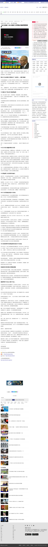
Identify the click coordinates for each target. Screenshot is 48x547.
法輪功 (5, 403)
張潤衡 (41, 67)
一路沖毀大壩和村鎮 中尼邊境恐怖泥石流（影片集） (40, 51)
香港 (8, 403)
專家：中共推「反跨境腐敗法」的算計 (39, 31)
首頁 (1, 12)
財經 (20, 12)
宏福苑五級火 (36, 137)
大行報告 (35, 132)
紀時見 (35, 123)
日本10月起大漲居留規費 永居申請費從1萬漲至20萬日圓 (40, 25)
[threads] (29, 525)
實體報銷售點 (6, 7)
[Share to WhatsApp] (19, 47)
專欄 (25, 12)
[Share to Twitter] (16, 47)
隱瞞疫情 (22, 403)
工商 (13, 539)
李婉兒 (38, 69)
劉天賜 (42, 61)
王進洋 (19, 402)
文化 (34, 12)
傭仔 (37, 67)
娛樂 (1, 13)
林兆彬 (34, 67)
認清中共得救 (11, 21)
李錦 (44, 67)
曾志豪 (34, 61)
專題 (21, 21)
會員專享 (5, 12)
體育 (43, 12)
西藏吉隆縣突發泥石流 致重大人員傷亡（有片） (39, 44)
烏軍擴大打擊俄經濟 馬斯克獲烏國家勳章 (40, 54)
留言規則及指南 (2, 397)
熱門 (10, 12)
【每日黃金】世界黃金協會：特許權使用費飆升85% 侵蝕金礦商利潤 (40, 42)
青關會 (15, 402)
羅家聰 (45, 63)
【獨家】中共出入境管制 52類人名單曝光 (40, 36)
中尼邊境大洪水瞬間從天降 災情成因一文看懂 (40, 30)
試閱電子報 (1, 7)
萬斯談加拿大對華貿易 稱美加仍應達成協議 (40, 34)
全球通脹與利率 (36, 124)
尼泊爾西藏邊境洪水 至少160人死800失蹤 (40, 28)
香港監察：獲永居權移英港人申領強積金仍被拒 (40, 45)
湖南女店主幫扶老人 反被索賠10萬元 (39, 50)
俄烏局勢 (35, 129)
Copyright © (36, 545)
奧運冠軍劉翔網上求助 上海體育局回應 (39, 37)
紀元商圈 (40, 7)
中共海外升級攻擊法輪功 (37, 136)
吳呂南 (42, 63)
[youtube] (33, 525)
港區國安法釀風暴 (37, 133)
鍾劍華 (38, 61)
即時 (8, 12)
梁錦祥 (38, 63)
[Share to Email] (20, 47)
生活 (29, 12)
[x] (31, 525)
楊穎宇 (42, 65)
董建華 (9, 402)
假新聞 (15, 403)
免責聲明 (28, 545)
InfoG (22, 12)
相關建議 (20, 545)
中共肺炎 (26, 402)
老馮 (46, 69)
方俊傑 (45, 61)
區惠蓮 (34, 72)
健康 (32, 12)
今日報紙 (2, 525)
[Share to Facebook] (15, 47)
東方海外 (4, 402)
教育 (45, 12)
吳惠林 (34, 69)
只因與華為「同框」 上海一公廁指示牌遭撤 (40, 33)
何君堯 (12, 402)
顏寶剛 (38, 65)
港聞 (13, 12)
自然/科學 (37, 12)
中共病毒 (18, 403)
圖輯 (13, 537)
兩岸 (15, 12)
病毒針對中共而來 (17, 21)
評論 (27, 12)
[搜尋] (47, 7)
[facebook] (27, 525)
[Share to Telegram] (18, 47)
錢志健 (34, 63)
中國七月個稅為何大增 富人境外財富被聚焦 (40, 48)
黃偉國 (34, 65)
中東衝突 (35, 128)
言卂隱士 (42, 69)
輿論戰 (11, 403)
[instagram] (25, 525)
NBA (2, 403)
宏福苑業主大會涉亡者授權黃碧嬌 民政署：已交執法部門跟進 (39, 53)
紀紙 (40, 12)
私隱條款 (32, 545)
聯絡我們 (24, 545)
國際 (17, 12)
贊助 (37, 7)
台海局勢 (35, 125)
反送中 (22, 402)
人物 (1, 540)
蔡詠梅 (45, 65)
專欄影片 (2, 21)
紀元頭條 (6, 21)
